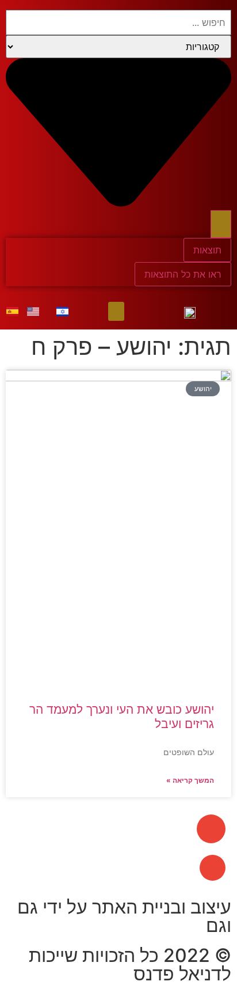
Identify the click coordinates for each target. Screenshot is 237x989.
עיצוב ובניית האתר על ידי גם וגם (124, 916)
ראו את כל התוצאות (182, 274)
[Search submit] (221, 224)
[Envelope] (211, 828)
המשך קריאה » (190, 780)
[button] (116, 311)
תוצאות (207, 250)
